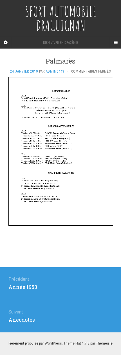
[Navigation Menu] (115, 42)
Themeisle (104, 343)
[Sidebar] (5, 42)
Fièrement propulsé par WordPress (35, 343)
